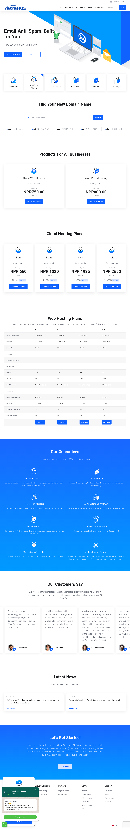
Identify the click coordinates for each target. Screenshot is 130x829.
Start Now (40, 422)
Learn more (32, 54)
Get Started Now (13, 54)
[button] (20, 817)
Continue (19, 821)
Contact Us (65, 766)
